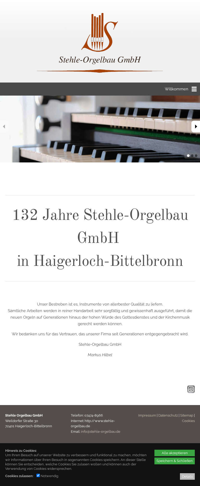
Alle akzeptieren (175, 453)
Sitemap (186, 415)
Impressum (147, 415)
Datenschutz (168, 415)
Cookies (188, 421)
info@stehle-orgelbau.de (100, 432)
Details (187, 476)
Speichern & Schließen (175, 461)
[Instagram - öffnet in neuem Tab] (190, 391)
